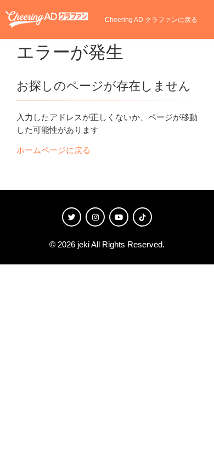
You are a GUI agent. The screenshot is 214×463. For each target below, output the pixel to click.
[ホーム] (46, 19)
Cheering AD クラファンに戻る (151, 20)
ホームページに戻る (53, 150)
